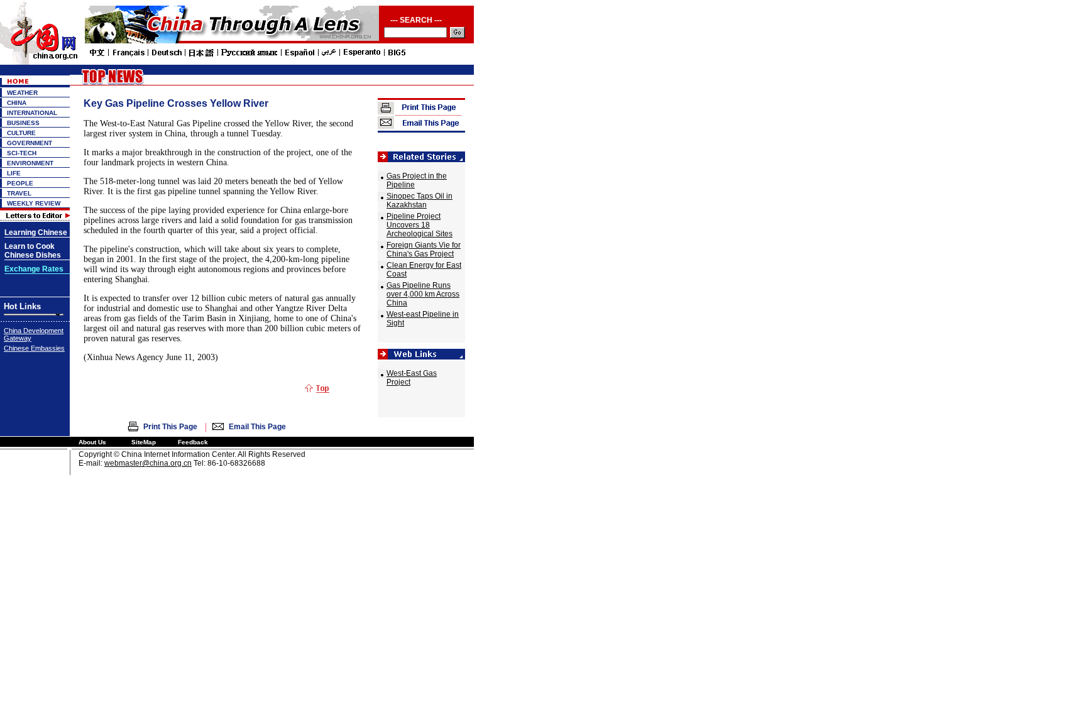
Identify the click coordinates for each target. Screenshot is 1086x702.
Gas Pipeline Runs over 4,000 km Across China (423, 294)
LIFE (14, 173)
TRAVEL (19, 193)
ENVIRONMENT (30, 163)
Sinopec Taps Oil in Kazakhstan (419, 200)
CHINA (16, 102)
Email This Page (257, 426)
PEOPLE (20, 183)
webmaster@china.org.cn (148, 463)
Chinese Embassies (34, 348)
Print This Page (170, 426)
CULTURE (21, 132)
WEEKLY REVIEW (33, 203)
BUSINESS (23, 122)
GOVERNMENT (29, 143)
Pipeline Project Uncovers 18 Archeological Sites (419, 225)
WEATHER (22, 92)
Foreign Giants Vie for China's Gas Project (424, 249)
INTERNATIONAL (32, 112)
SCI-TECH (21, 153)
